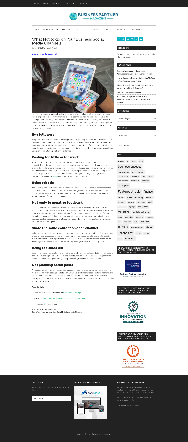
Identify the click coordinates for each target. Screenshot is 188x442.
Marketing (43, 309)
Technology (125, 233)
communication (123, 172)
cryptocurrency (138, 172)
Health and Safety (135, 197)
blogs (55, 176)
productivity (129, 217)
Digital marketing (123, 180)
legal (150, 202)
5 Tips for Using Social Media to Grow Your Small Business (62, 298)
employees (123, 185)
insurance (121, 202)
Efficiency (145, 181)
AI (127, 161)
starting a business (137, 227)
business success (129, 166)
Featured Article (129, 191)
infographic (149, 197)
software (123, 226)
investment (141, 202)
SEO (135, 222)
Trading (138, 233)
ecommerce (135, 180)
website (120, 239)
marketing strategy (141, 212)
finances (121, 197)
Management (143, 207)
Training (146, 233)
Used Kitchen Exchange (72, 293)
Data (143, 176)
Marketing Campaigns (48, 312)
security (127, 222)
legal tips (132, 207)
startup (149, 227)
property (139, 217)
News (120, 217)
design (150, 176)
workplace (130, 238)
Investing (131, 202)
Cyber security (135, 176)
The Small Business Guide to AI (129, 92)
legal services (121, 207)
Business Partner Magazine (94, 16)
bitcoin (133, 161)
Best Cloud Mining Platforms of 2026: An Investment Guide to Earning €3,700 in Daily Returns (133, 99)
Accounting (121, 161)
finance (148, 191)
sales (119, 222)
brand (141, 161)
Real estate (149, 217)
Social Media (52, 309)
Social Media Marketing (74, 312)
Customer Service (123, 176)
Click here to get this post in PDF (44, 54)
